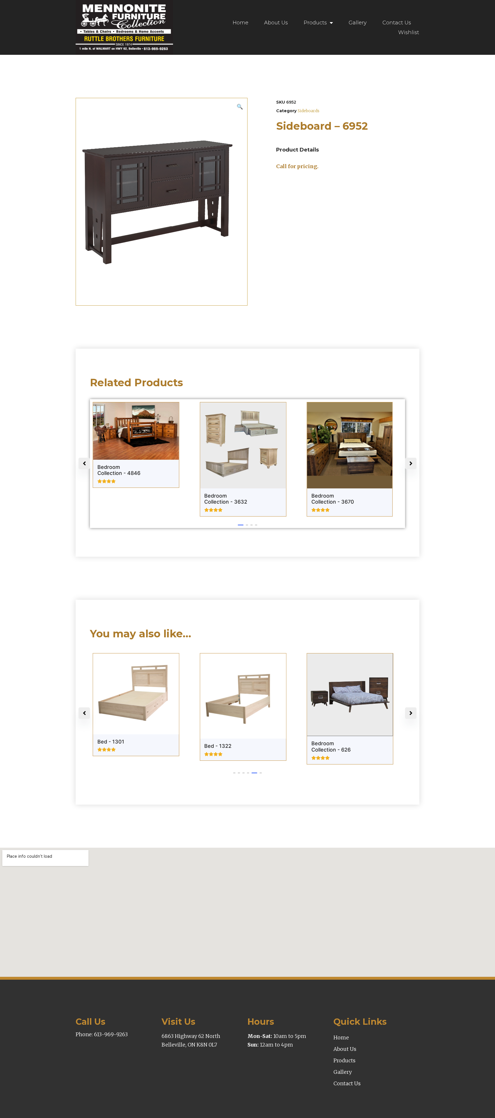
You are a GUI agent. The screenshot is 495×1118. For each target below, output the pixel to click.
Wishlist (408, 32)
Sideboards (308, 110)
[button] (411, 463)
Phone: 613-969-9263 (102, 1034)
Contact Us (396, 23)
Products (315, 23)
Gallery (358, 23)
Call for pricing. (297, 166)
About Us (276, 23)
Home (240, 23)
